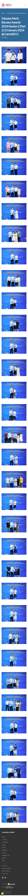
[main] (14, 418)
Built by (3, 887)
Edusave (4, 858)
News (3, 837)
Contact (4, 852)
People (4, 845)
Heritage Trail (5, 855)
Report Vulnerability (6, 868)
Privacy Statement (6, 870)
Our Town (4, 839)
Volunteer (4, 850)
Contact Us (4, 865)
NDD (3, 860)
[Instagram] (6, 878)
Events (4, 847)
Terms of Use (5, 873)
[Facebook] (3, 878)
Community (5, 842)
